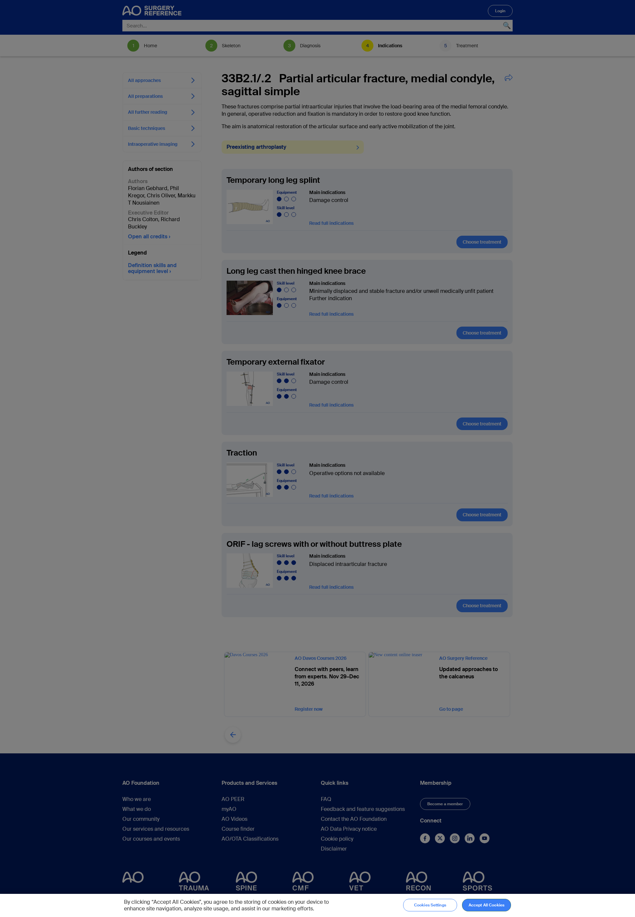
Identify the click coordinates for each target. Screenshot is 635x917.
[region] (317, 905)
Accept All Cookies (486, 905)
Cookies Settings (430, 905)
